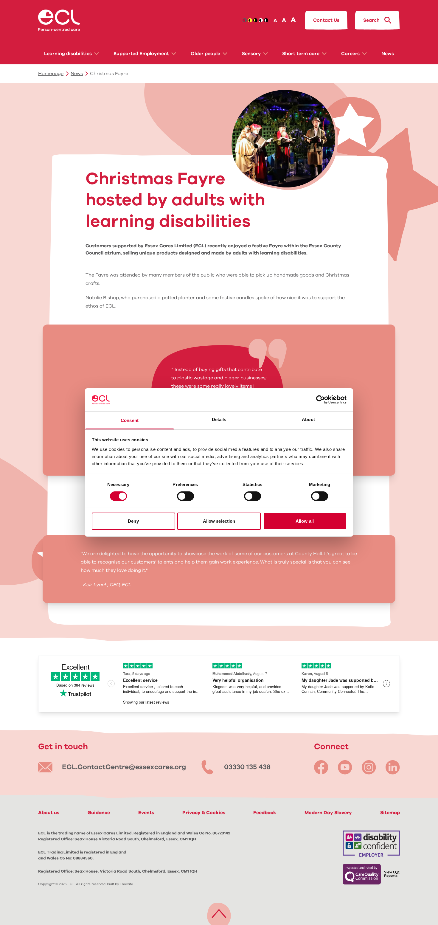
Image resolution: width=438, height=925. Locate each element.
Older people (205, 53)
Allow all (305, 521)
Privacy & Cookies (203, 812)
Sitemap (390, 812)
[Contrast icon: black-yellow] (250, 20)
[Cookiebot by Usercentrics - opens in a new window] (320, 399)
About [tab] (308, 419)
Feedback (264, 812)
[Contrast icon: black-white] (261, 20)
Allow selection (219, 521)
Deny (133, 521)
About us (48, 812)
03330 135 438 (247, 767)
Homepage (50, 73)
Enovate (126, 884)
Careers (350, 53)
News (387, 53)
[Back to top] (219, 912)
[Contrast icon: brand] (245, 20)
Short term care (300, 53)
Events (146, 812)
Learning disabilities (68, 53)
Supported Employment (141, 53)
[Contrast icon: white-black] (266, 20)
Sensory (251, 53)
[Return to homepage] (59, 20)
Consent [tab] (130, 420)
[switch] (185, 496)
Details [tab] (219, 419)
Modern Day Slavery (328, 812)
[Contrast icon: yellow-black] (255, 20)
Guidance (99, 812)
